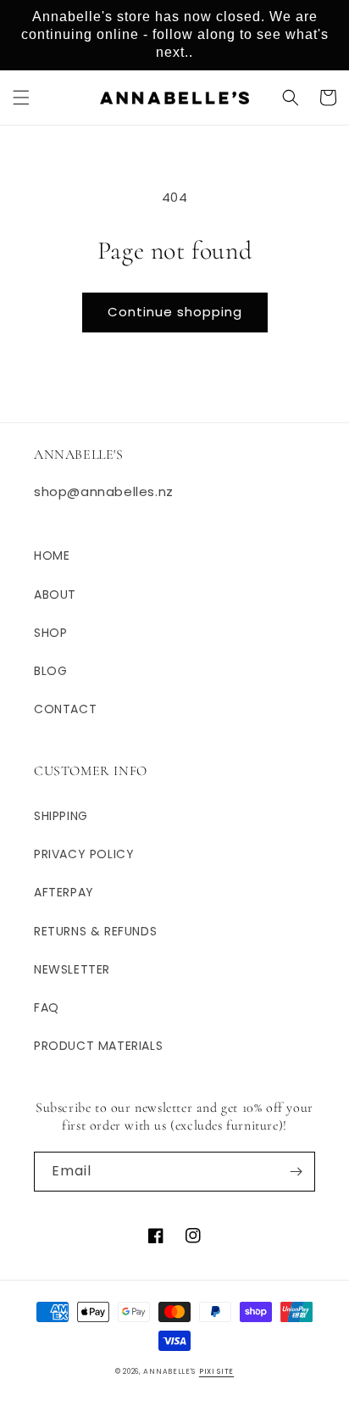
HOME (51, 555)
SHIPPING (61, 815)
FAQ (46, 1007)
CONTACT (65, 708)
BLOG (50, 670)
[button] (21, 97)
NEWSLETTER (72, 969)
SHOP (50, 632)
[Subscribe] (295, 1172)
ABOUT (55, 594)
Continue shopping (175, 312)
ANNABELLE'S (169, 1371)
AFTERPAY (64, 892)
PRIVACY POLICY (84, 854)
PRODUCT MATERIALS (98, 1045)
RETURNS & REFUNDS (95, 931)
